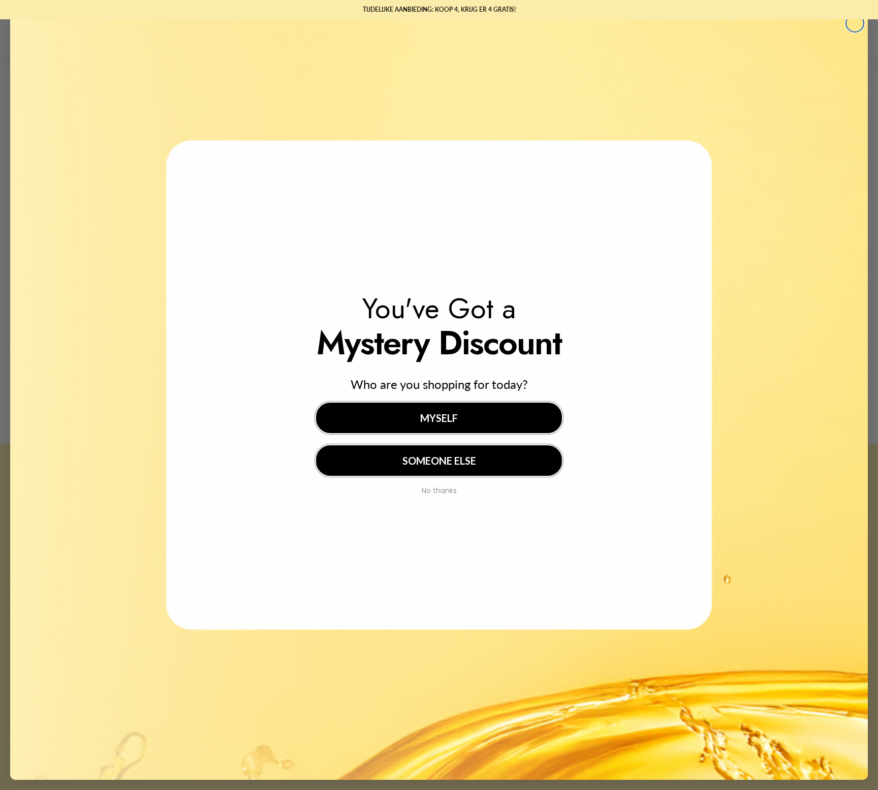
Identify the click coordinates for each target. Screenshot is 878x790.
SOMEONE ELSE (439, 460)
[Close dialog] (855, 23)
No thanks (439, 489)
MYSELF (439, 418)
